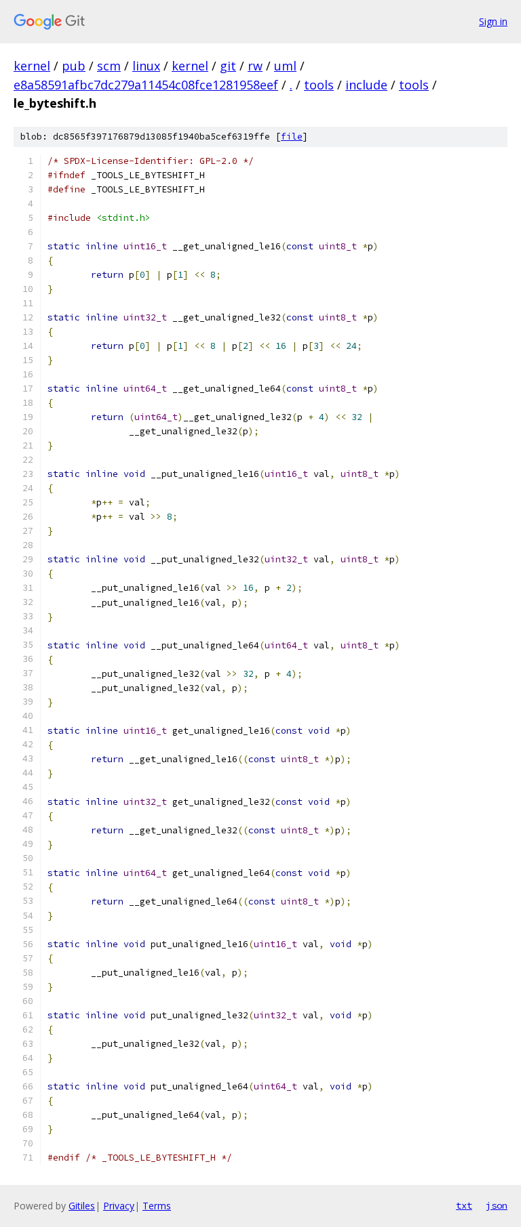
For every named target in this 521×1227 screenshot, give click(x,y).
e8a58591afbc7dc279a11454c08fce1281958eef (146, 85)
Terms (156, 1205)
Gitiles (82, 1205)
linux (146, 66)
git (228, 66)
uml (285, 66)
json (496, 1205)
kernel (32, 66)
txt (464, 1205)
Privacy (118, 1205)
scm (109, 66)
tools (319, 85)
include (366, 85)
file (292, 136)
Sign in (493, 21)
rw (255, 66)
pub (73, 66)
